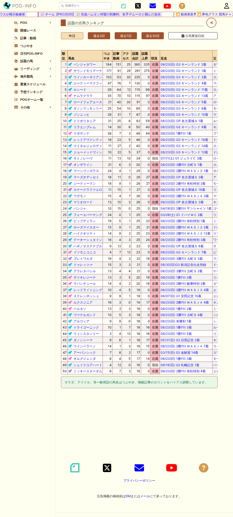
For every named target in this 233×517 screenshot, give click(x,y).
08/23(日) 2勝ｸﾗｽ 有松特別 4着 (183, 371)
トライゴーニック (86, 327)
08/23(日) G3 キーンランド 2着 (183, 64)
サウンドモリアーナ (87, 71)
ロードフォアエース (87, 102)
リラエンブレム (84, 127)
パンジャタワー (84, 64)
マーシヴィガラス (86, 171)
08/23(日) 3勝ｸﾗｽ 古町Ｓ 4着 (182, 315)
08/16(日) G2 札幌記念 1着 (180, 365)
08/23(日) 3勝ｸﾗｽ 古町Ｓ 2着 (182, 271)
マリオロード (83, 202)
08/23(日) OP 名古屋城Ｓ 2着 (182, 177)
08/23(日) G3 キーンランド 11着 (184, 89)
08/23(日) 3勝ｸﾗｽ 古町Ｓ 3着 (182, 258)
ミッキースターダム (87, 371)
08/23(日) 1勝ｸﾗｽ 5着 (176, 334)
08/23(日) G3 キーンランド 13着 (184, 96)
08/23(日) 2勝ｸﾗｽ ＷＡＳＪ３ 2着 (185, 227)
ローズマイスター (86, 227)
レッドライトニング (87, 290)
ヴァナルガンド (84, 315)
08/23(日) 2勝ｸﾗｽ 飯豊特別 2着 (183, 283)
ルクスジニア (83, 302)
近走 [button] (164, 58)
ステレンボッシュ (86, 296)
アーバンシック (84, 352)
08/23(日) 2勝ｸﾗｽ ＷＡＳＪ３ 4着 (185, 290)
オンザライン (83, 165)
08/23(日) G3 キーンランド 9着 (184, 127)
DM (128, 496)
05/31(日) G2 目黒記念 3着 (180, 340)
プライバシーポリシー (139, 480)
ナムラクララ (83, 96)
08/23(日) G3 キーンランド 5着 (184, 102)
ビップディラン (84, 221)
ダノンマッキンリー (87, 108)
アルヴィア (81, 321)
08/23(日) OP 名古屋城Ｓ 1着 (182, 121)
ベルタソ (79, 309)
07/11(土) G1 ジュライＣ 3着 (181, 158)
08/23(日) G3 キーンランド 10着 (184, 114)
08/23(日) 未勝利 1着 (176, 321)
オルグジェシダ (84, 358)
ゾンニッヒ (81, 114)
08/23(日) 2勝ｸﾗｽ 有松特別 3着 (183, 240)
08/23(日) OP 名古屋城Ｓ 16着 (183, 189)
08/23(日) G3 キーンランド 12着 (184, 152)
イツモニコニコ (84, 252)
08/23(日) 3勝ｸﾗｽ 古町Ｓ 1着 (181, 165)
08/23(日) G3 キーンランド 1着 (183, 71)
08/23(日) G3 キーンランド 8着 (184, 108)
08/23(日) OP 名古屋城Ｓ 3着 (182, 202)
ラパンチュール (84, 283)
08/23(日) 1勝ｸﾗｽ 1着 (176, 133)
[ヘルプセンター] (182, 6)
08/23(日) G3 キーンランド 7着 (183, 252)
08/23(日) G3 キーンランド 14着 (184, 146)
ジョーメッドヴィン (87, 152)
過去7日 (126, 36)
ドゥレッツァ (83, 265)
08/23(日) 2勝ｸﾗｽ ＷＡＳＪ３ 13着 (185, 233)
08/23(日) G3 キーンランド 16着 (184, 140)
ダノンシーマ (83, 340)
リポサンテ (81, 133)
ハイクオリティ (84, 233)
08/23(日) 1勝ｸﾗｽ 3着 (176, 277)
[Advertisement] (139, 426)
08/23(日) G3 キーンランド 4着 (184, 83)
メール (145, 496)
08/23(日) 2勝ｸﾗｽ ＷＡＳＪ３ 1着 (184, 171)
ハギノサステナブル (87, 246)
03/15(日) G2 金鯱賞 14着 (179, 352)
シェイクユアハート (87, 365)
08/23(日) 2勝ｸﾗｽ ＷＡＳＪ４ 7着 (185, 346)
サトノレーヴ (83, 158)
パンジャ (79, 208)
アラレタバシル (84, 271)
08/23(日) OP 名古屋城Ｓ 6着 (182, 246)
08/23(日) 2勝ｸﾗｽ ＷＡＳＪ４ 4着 (185, 302)
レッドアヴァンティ (87, 140)
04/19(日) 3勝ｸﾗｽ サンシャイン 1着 (186, 208)
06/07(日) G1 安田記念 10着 (181, 296)
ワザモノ (79, 196)
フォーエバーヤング (87, 215)
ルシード (79, 89)
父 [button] (214, 58)
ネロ (216, 171)
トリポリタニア (84, 121)
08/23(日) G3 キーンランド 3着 (184, 77)
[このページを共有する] (211, 23)
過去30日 (153, 36)
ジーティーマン (84, 183)
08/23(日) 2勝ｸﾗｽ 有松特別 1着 (183, 221)
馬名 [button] (71, 58)
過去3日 (99, 36)
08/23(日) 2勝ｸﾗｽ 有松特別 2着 (183, 183)
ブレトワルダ (83, 258)
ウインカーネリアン (87, 77)
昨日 (72, 36)
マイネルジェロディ (87, 146)
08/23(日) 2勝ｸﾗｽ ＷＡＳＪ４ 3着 (185, 196)
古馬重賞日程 (194, 36)
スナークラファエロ (87, 189)
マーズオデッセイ (86, 177)
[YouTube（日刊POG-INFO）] (167, 6)
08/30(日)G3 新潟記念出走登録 (183, 265)
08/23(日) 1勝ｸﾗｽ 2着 (176, 309)
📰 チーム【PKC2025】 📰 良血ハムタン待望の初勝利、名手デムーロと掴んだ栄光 (97, 14)
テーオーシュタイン (87, 240)
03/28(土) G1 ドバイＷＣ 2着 (182, 215)
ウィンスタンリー (86, 334)
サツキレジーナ (84, 277)
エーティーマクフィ (87, 83)
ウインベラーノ (84, 346)
